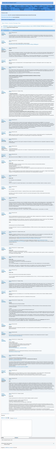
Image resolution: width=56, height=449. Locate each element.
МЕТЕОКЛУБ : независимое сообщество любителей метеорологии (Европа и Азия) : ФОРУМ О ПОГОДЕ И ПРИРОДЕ (23, 26)
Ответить (6, 23)
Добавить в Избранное (7, 8)
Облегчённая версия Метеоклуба (7, 17)
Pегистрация (15, 23)
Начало (3, 23)
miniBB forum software (9, 447)
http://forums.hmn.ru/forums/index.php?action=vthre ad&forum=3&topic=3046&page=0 (23, 44)
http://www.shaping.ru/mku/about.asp (15, 359)
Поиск (19, 23)
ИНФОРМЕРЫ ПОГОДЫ (39, 7)
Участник (3, 33)
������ (3, 34)
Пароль (16, 437)
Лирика (51, 8)
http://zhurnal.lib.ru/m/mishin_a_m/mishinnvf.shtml (17, 347)
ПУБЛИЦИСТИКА (51, 7)
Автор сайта (39, 8)
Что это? (15, 418)
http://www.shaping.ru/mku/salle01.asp (15, 335)
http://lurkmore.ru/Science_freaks (14, 351)
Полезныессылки (38, 6)
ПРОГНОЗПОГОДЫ (8, 6)
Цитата (10, 33)
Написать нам (21, 8)
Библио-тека (33, 6)
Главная (3, 7)
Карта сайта (8, 7)
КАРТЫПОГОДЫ (13, 6)
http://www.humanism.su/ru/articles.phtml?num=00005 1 (18, 366)
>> (8, 413)
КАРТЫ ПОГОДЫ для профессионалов (22, 7)
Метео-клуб (53, 6)
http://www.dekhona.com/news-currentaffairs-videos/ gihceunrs (29, 238)
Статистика (11, 23)
